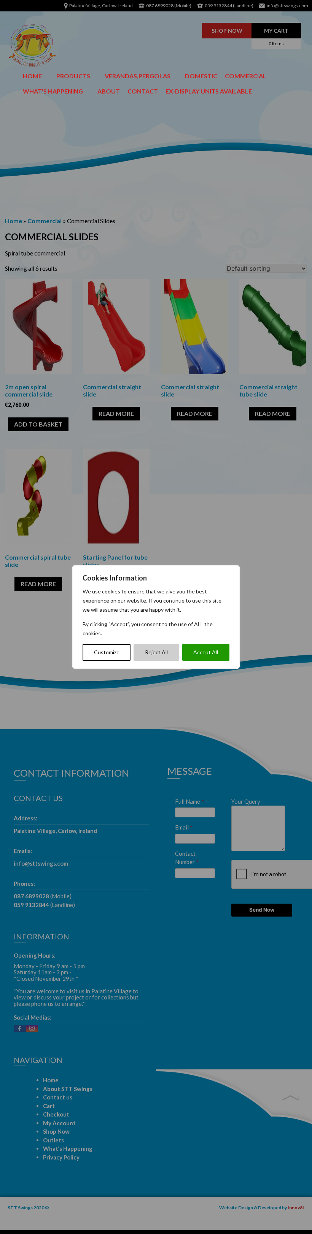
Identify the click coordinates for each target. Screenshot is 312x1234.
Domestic (201, 75)
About (108, 91)
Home (32, 75)
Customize (106, 652)
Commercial (245, 75)
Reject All (156, 652)
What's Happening (53, 91)
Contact (142, 91)
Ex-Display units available (209, 91)
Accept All (205, 652)
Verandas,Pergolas (137, 75)
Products (73, 75)
